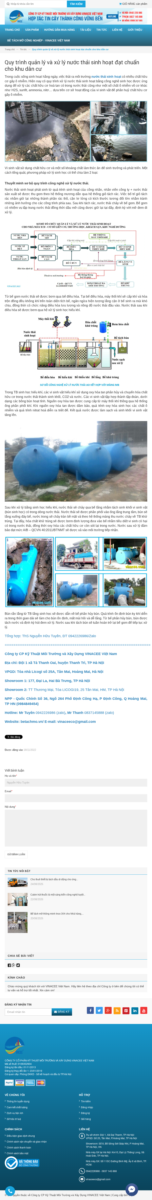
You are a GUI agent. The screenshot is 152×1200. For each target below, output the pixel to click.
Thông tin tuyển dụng (18, 1101)
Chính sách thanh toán (19, 1147)
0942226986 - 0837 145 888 (101, 1171)
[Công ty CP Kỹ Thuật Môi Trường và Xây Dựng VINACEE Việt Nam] (76, 16)
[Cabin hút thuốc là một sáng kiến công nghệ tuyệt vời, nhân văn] (18, 899)
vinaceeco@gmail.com (98, 1179)
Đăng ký (85, 1113)
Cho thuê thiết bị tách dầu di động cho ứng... (54, 879)
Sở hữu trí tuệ (14, 1119)
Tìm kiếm (86, 1101)
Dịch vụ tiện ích (15, 1113)
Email (8, 791)
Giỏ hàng (86, 1119)
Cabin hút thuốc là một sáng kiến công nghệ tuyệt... (57, 894)
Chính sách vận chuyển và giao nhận (27, 1141)
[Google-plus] (14, 965)
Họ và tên (11, 775)
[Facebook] (9, 965)
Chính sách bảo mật (17, 1153)
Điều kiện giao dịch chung (21, 1135)
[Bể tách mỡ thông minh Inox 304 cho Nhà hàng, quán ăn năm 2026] (18, 922)
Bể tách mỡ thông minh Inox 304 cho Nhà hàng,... (57, 913)
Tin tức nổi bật (19, 871)
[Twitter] (18, 965)
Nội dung (10, 806)
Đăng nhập (87, 1107)
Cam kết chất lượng (17, 1107)
